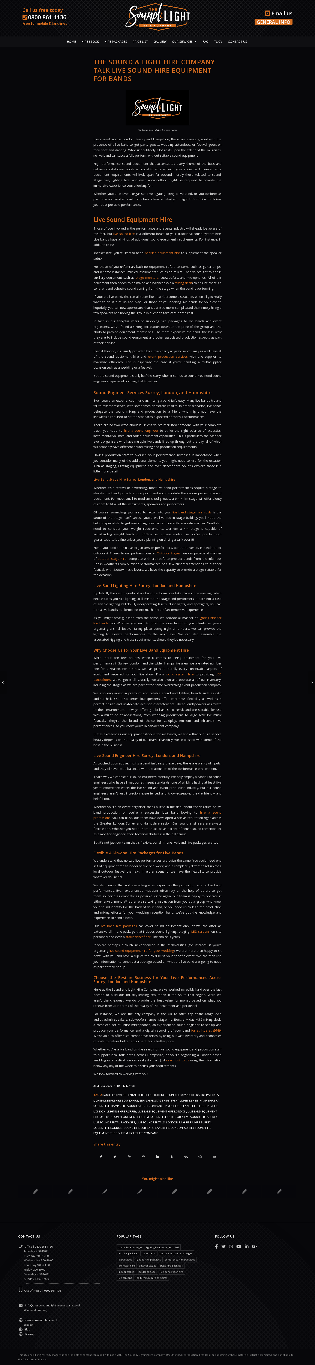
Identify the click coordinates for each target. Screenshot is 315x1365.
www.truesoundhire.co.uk (41, 1320)
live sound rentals (150, 1122)
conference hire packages (180, 1259)
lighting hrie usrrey (121, 1111)
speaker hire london (167, 1128)
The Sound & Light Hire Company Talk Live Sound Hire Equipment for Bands (154, 70)
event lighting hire (184, 1100)
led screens (125, 1277)
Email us (281, 13)
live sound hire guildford (163, 1117)
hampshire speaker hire (181, 1106)
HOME (71, 41)
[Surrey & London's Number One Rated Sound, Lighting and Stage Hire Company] (175, 1191)
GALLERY (160, 41)
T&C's (218, 41)
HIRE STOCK (90, 41)
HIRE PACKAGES (115, 41)
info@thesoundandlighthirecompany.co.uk (52, 1305)
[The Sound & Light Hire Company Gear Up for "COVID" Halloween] (35, 1191)
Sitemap (29, 1334)
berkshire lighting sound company (164, 1095)
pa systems (149, 1253)
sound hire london (107, 1128)
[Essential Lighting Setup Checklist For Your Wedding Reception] (70, 1191)
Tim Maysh (128, 1086)
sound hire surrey (137, 1128)
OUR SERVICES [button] (182, 41)
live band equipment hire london (162, 1111)
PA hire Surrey (200, 1122)
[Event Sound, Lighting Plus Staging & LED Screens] (140, 1191)
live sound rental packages (114, 1122)
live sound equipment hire (124, 1117)
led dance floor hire (171, 1271)
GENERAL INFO (273, 22)
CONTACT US (237, 41)
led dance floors (147, 1271)
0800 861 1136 (47, 17)
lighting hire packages (158, 1247)
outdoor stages (147, 1265)
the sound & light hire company (134, 1133)
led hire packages (128, 1253)
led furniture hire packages (151, 1277)
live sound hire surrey (200, 1117)
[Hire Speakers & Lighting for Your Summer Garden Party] (209, 1191)
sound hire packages (130, 1247)
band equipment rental (119, 1095)
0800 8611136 (52, 1290)
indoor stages (126, 1271)
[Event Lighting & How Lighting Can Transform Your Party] (279, 1191)
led (177, 1247)
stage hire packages (171, 1265)
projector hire (126, 1265)
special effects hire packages (175, 1253)
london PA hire (177, 1122)
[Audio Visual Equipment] (105, 1191)
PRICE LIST (140, 41)
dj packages (125, 1259)
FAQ (205, 41)
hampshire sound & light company (136, 1106)
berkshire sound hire (122, 1100)
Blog (27, 1329)
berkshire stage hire (155, 1100)
